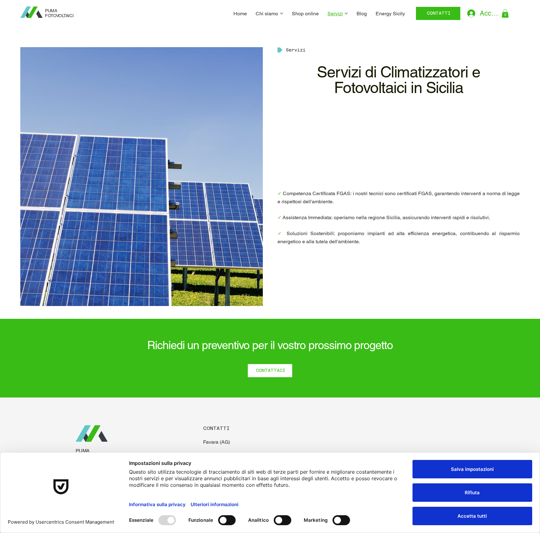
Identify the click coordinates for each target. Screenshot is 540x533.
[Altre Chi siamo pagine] (281, 13)
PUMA (83, 451)
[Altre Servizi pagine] (346, 13)
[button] (505, 13)
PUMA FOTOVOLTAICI (59, 13)
